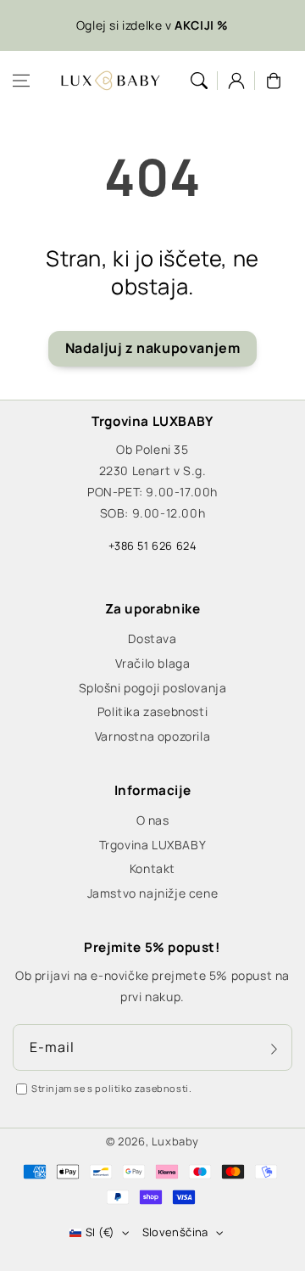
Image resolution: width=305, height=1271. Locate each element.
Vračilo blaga (153, 663)
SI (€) (100, 1232)
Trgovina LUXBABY (153, 845)
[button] (21, 80)
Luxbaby (175, 1141)
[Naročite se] (273, 1048)
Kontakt (152, 868)
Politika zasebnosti (152, 711)
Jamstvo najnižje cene (153, 893)
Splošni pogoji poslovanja (153, 688)
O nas (152, 820)
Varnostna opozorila (152, 736)
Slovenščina (175, 1232)
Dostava (152, 638)
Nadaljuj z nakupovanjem (153, 348)
